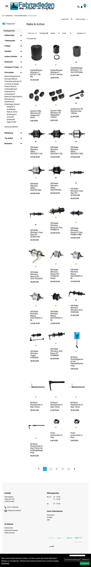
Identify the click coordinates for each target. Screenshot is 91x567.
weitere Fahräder (11, 56)
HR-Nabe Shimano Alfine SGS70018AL (36, 187)
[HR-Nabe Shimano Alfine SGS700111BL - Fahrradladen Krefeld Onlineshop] (57, 133)
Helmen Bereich (10, 86)
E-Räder (8, 46)
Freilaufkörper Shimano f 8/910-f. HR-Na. (36, 73)
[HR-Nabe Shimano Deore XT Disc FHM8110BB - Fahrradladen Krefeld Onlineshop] (77, 213)
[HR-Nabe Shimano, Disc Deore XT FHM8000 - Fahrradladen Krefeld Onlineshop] (57, 336)
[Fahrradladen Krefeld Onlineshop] (32, 6)
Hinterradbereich (11, 89)
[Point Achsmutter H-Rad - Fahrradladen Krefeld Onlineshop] (57, 421)
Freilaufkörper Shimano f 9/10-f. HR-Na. (56, 72)
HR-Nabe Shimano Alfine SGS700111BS (77, 150)
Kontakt (49, 517)
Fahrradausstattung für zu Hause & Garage (13, 82)
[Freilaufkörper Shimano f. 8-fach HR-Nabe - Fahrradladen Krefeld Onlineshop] (77, 51)
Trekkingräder (10, 41)
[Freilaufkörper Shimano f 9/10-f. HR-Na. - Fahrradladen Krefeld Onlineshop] (57, 52)
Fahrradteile (9, 15)
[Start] (2, 15)
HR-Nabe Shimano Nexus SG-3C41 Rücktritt (36, 275)
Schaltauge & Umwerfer (12, 115)
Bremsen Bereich (11, 79)
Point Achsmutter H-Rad (56, 435)
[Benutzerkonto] (81, 7)
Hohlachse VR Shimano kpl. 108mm (77, 111)
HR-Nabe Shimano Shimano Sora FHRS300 (77, 309)
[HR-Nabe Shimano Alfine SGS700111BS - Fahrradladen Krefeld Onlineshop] (77, 133)
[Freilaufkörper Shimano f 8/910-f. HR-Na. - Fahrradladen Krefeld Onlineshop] (37, 52)
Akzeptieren (84, 563)
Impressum (51, 515)
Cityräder (8, 51)
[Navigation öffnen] (6, 6)
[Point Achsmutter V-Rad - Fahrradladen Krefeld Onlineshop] (77, 421)
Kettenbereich (10, 91)
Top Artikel (9, 138)
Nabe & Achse (32, 15)
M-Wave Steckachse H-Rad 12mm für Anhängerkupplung (36, 448)
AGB (48, 520)
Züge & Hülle (11, 122)
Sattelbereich (9, 102)
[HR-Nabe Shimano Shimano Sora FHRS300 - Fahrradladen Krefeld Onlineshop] (77, 294)
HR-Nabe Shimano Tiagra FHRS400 (34, 354)
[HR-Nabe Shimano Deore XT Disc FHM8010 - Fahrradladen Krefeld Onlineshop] (57, 210)
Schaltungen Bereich (21, 15)
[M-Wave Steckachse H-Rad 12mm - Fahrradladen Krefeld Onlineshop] (37, 386)
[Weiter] (75, 469)
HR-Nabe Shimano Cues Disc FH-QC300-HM (77, 192)
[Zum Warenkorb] (85, 7)
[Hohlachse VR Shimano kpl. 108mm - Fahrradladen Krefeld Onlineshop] (77, 94)
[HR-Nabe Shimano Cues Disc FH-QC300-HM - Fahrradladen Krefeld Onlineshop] (77, 173)
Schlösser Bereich (11, 127)
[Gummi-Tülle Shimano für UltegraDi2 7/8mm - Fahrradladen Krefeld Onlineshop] (57, 95)
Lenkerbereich (10, 94)
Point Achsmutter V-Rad (77, 435)
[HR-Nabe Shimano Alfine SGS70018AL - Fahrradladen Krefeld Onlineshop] (37, 170)
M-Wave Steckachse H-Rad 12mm (36, 404)
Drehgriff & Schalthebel (11, 108)
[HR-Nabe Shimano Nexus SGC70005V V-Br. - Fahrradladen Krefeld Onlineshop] (77, 255)
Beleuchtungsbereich (12, 76)
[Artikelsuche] (78, 7)
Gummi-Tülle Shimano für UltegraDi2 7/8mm (55, 114)
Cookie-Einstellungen (72, 560)
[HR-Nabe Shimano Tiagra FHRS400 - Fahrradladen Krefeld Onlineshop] (37, 337)
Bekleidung (9, 133)
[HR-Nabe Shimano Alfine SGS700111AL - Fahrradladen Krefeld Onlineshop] (37, 133)
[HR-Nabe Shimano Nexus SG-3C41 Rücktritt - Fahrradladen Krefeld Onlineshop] (37, 256)
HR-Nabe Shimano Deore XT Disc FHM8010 (56, 226)
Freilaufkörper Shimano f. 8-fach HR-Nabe (77, 70)
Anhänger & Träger (12, 67)
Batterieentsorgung (11, 530)
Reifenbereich (10, 99)
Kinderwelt (9, 62)
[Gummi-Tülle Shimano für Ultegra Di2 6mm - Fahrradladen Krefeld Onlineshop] (37, 95)
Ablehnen (85, 560)
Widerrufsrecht (10, 533)
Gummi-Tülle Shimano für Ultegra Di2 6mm (35, 114)
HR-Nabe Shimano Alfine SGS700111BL (56, 150)
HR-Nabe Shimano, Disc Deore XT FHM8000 (56, 352)
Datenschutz (9, 528)
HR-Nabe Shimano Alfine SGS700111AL (36, 150)
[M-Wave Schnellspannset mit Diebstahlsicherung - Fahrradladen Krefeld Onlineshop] (77, 340)
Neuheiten (8, 143)
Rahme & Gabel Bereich (13, 97)
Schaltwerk (11, 119)
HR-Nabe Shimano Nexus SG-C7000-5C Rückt (54, 274)
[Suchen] (71, 19)
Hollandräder (9, 35)
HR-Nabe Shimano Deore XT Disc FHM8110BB (77, 231)
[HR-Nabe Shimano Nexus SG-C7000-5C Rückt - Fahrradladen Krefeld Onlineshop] (57, 255)
